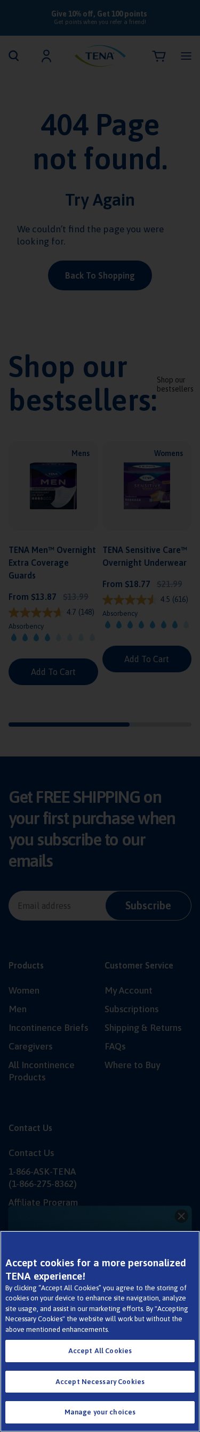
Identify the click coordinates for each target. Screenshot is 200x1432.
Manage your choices (100, 1412)
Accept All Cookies (100, 1351)
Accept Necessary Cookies (100, 1382)
